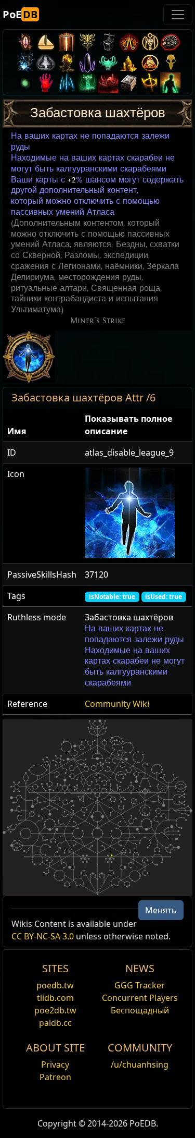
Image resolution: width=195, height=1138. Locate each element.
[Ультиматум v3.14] (129, 42)
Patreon (55, 1077)
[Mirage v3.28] (25, 42)
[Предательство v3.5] (108, 62)
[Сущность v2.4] (66, 82)
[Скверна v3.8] (66, 62)
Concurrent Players (140, 998)
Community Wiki (117, 703)
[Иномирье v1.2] (108, 82)
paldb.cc (55, 1023)
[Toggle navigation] (177, 14)
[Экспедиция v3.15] (108, 42)
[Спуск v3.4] (129, 62)
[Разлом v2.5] (45, 82)
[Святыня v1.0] (149, 82)
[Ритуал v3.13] (149, 42)
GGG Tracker (139, 985)
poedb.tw (55, 985)
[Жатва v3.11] (25, 62)
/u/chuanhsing (139, 1064)
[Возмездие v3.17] (87, 42)
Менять (161, 910)
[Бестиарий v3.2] (170, 62)
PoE (20, 14)
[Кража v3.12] (170, 42)
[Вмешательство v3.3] (149, 62)
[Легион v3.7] (87, 62)
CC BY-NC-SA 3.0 (42, 936)
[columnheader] (42, 425)
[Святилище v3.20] (66, 42)
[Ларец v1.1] (129, 82)
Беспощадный (140, 1010)
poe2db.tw (55, 1010)
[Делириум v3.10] (45, 62)
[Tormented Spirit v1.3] (87, 82)
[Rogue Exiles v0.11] (170, 82)
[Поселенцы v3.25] (45, 42)
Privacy (55, 1064)
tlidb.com (55, 998)
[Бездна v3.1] (25, 82)
